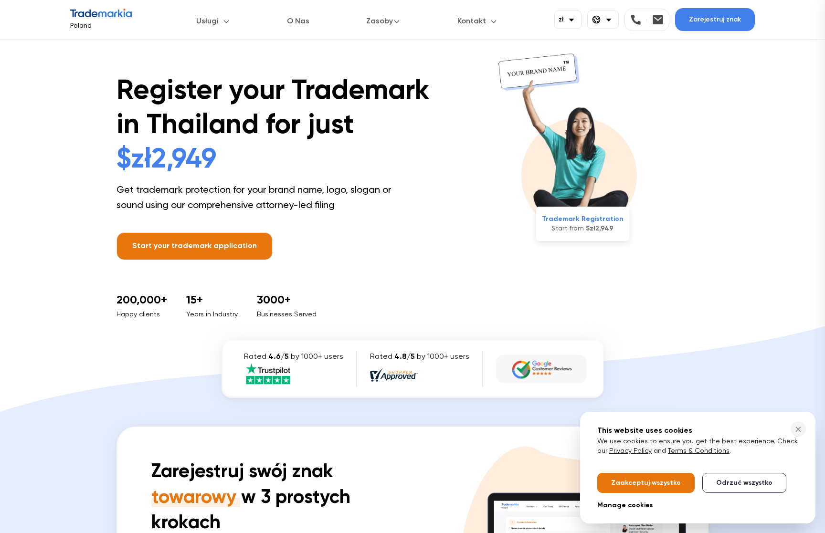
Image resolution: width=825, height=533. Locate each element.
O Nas (298, 21)
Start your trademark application (194, 246)
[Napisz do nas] (658, 20)
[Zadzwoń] (639, 20)
